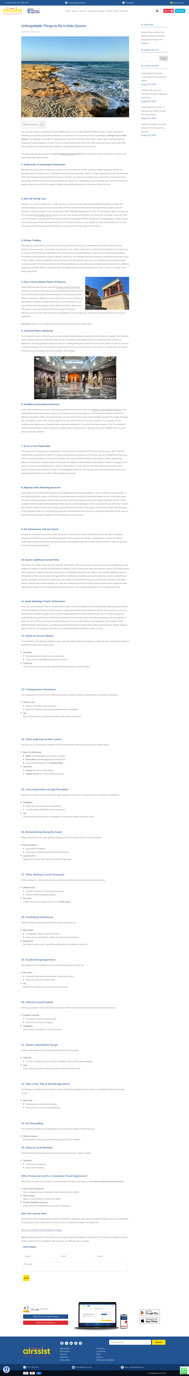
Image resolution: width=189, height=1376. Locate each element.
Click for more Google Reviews (45, 1316)
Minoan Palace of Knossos (68, 287)
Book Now (180, 11)
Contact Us (123, 11)
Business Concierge (96, 11)
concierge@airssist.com (77, 3)
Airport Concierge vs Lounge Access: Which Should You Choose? (153, 128)
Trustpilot (44, 1308)
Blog (116, 11)
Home (68, 11)
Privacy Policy (65, 1360)
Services (83, 11)
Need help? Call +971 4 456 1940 (16, 3)
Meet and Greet (68, 154)
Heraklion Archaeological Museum (106, 409)
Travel (33, 32)
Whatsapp (129, 3)
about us (75, 11)
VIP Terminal (64, 1351)
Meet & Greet (64, 1348)
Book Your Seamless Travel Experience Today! (41, 1230)
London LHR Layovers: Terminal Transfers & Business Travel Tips (154, 94)
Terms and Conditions (105, 1360)
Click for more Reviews (45, 1322)
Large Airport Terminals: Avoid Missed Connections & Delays (153, 77)
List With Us (100, 1351)
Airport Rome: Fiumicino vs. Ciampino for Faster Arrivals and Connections (153, 111)
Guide (38, 32)
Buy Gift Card (178, 3)
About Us (63, 1354)
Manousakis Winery (43, 215)
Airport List (64, 1357)
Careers (99, 1357)
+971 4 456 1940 (32, 1367)
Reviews (109, 11)
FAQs (98, 1354)
